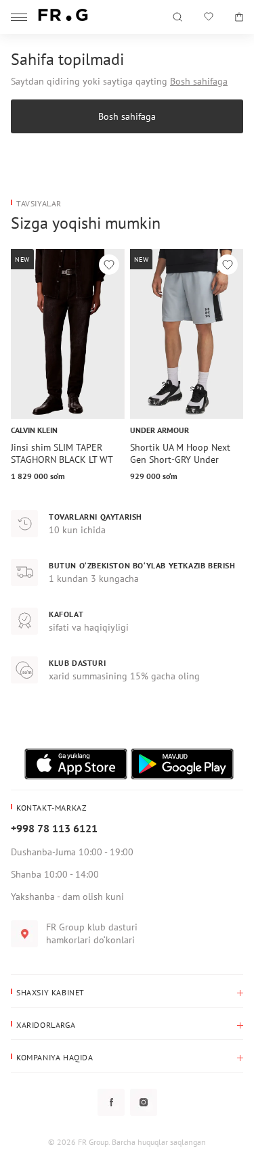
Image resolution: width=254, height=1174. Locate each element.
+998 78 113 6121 (54, 828)
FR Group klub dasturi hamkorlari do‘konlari (91, 933)
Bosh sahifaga (199, 81)
